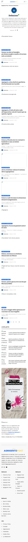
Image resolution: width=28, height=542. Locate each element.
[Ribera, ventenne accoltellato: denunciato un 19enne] (14, 244)
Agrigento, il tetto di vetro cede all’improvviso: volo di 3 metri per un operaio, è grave (13, 112)
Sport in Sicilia (7, 501)
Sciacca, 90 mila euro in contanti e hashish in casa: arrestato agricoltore (13, 142)
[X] (4, 467)
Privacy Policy (7, 524)
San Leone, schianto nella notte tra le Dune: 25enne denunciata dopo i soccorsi (17, 362)
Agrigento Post (7, 487)
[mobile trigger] (2, 1)
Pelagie (4, 307)
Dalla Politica (5, 167)
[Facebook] (17, 30)
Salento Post (6, 480)
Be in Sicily (6, 504)
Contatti (5, 526)
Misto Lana (6, 509)
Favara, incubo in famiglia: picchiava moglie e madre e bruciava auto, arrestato (13, 54)
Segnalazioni (6, 529)
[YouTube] (6, 467)
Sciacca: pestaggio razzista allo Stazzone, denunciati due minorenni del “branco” (17, 348)
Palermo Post (7, 475)
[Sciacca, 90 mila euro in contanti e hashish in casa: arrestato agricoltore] (14, 130)
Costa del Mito (6, 137)
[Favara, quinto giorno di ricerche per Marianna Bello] (14, 272)
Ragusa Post (20, 475)
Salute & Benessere (7, 223)
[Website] (15, 30)
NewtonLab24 (21, 490)
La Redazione (6, 536)
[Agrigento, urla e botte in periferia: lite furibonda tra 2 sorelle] (14, 72)
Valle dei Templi (6, 79)
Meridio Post (6, 511)
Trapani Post (6, 477)
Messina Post (6, 485)
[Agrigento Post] (14, 2)
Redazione (5, 62)
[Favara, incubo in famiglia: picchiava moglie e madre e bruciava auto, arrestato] (14, 43)
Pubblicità (5, 531)
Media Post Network (14, 432)
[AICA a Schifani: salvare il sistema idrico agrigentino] (14, 160)
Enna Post (20, 493)
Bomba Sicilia (6, 506)
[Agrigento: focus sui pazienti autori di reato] (14, 216)
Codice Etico (6, 534)
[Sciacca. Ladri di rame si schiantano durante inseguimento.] (14, 188)
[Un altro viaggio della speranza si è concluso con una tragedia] (14, 300)
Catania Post (6, 482)
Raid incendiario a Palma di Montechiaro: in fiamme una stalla (16, 340)
